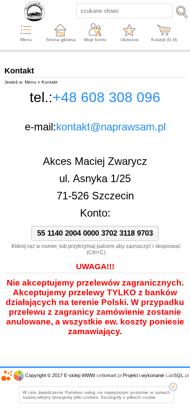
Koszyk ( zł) (164, 39)
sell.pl (109, 375)
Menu (26, 39)
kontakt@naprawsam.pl (111, 127)
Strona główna (61, 39)
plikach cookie (141, 397)
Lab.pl (177, 375)
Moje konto (95, 39)
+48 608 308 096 (106, 97)
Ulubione (130, 39)
